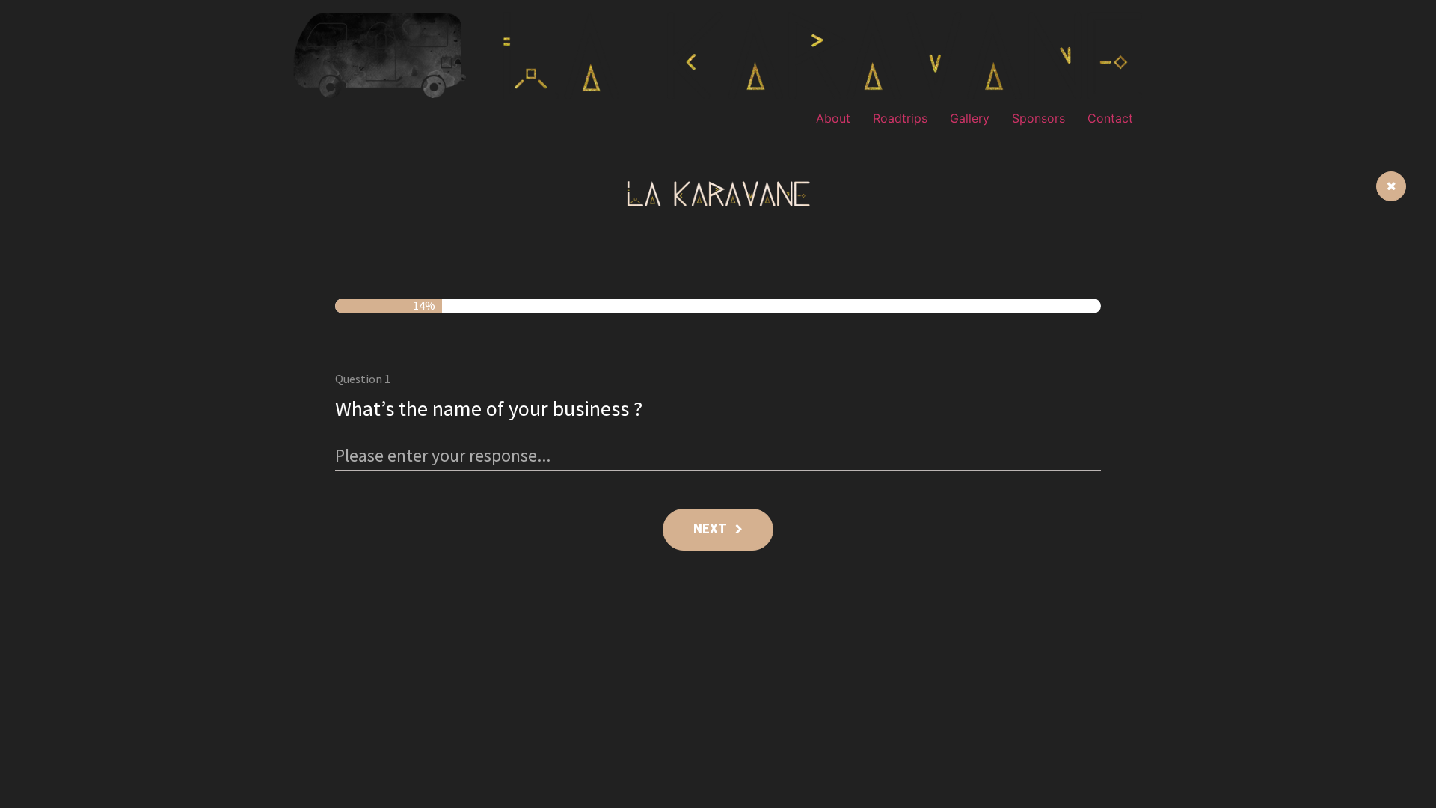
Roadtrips (900, 118)
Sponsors (1038, 118)
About (833, 118)
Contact (1110, 118)
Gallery (969, 118)
